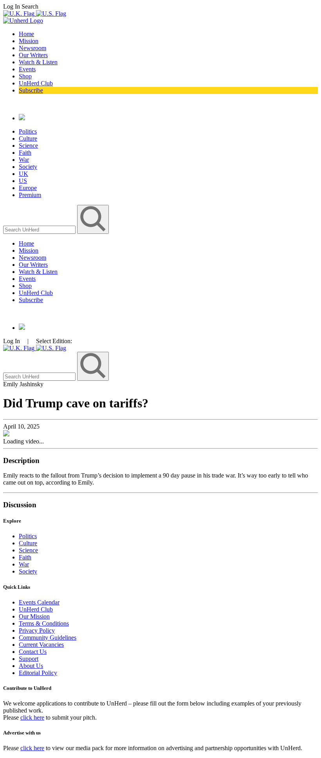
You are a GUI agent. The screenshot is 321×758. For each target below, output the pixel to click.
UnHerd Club (36, 83)
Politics (28, 131)
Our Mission (34, 616)
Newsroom (32, 48)
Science (28, 145)
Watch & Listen (38, 62)
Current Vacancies (41, 644)
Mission (28, 41)
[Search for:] (40, 229)
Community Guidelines (47, 637)
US (23, 180)
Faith (25, 152)
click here (32, 717)
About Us (31, 665)
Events (27, 69)
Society (28, 166)
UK (23, 173)
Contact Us (33, 651)
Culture (28, 138)
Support (28, 658)
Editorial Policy (38, 672)
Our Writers (33, 55)
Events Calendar (39, 602)
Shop (25, 76)
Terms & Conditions (44, 623)
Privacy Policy (37, 630)
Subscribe (31, 90)
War (24, 159)
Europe (28, 188)
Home (26, 34)
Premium (30, 195)
